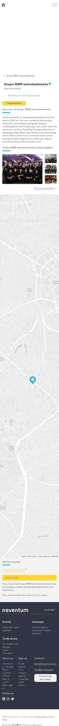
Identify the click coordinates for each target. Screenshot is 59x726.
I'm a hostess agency (22, 673)
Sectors (6, 647)
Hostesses (38, 622)
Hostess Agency (40, 627)
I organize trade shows (23, 682)
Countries (7, 653)
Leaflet (23, 556)
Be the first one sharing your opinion (24, 96)
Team (5, 670)
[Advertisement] (29, 40)
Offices (6, 676)
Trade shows (9, 639)
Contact (6, 673)
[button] (14, 103)
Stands (6, 622)
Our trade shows (10, 644)
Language (49, 610)
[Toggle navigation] (54, 4)
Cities (5, 650)
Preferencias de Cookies (45, 677)
